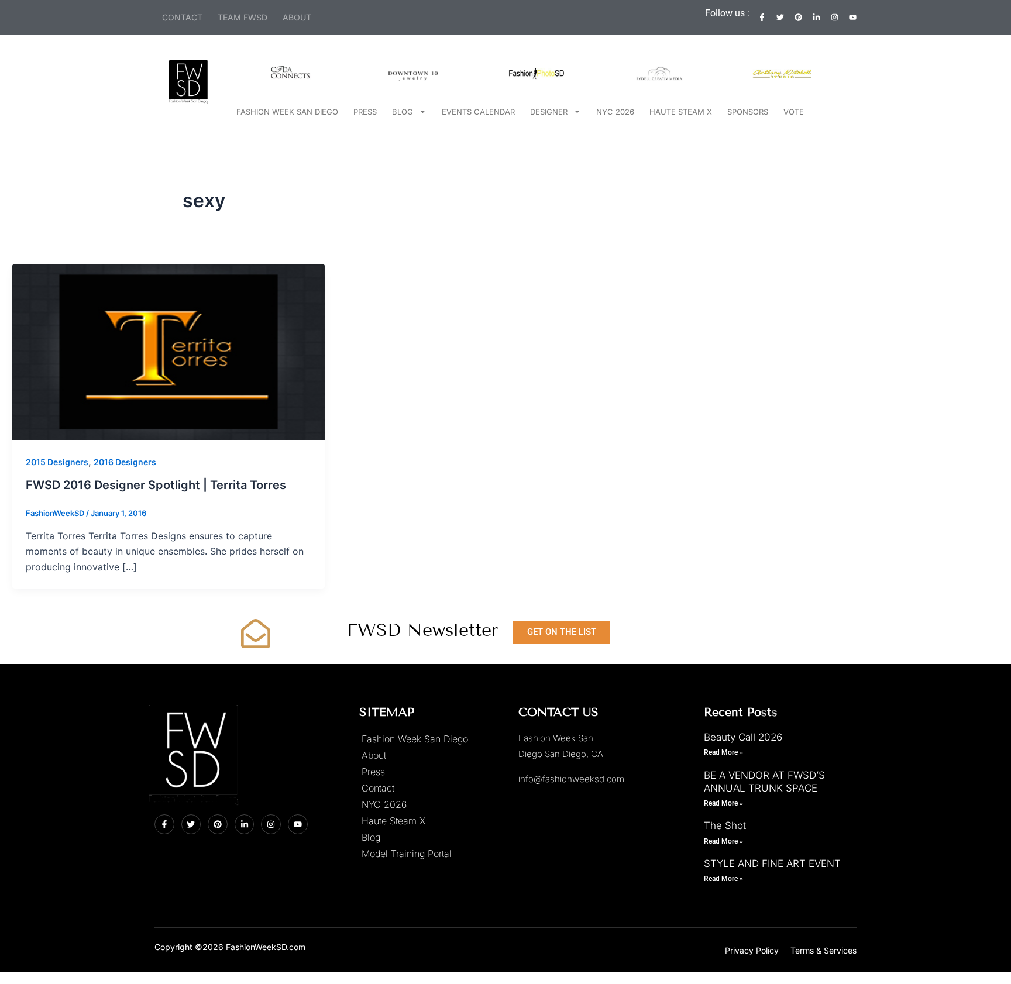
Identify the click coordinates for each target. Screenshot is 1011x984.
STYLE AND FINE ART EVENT (772, 863)
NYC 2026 (615, 111)
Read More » (723, 752)
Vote (793, 111)
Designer (549, 111)
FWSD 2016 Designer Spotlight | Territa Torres (156, 485)
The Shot (725, 825)
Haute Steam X (680, 111)
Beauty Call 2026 (743, 737)
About (297, 17)
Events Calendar (478, 111)
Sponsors (747, 111)
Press (365, 111)
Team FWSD (242, 17)
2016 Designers (125, 462)
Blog (402, 111)
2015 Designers (57, 462)
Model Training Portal (407, 853)
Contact (182, 17)
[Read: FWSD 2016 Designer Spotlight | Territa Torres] (168, 351)
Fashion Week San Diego (287, 111)
